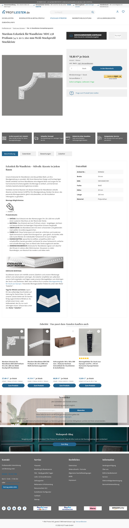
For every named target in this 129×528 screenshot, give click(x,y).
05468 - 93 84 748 (9, 474)
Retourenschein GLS (40, 488)
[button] (113, 77)
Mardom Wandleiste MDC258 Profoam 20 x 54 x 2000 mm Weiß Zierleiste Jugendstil (38, 364)
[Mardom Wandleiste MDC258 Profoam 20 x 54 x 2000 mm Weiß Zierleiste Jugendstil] (39, 342)
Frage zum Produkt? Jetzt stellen (87, 93)
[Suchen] (92, 12)
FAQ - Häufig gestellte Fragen (43, 473)
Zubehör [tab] (61, 154)
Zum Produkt (13, 386)
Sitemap (36, 499)
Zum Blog (64, 444)
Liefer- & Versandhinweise (42, 477)
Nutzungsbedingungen (63, 417)
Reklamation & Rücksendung (43, 484)
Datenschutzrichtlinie (43, 417)
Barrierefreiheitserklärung (110, 484)
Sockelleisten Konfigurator (42, 492)
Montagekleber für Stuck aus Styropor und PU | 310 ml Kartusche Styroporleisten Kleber (90, 365)
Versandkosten (81, 522)
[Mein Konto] (117, 12)
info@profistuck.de (13, 483)
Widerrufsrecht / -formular (77, 469)
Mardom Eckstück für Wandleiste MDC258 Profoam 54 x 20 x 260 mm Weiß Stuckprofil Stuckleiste (13, 365)
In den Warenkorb (107, 68)
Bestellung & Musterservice (43, 469)
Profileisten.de (6, 28)
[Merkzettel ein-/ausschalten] (21, 331)
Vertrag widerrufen (10, 487)
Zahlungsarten (39, 481)
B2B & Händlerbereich (109, 473)
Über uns (105, 469)
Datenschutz (73, 465)
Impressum (72, 480)
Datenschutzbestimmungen (38, 421)
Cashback (37, 496)
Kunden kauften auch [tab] (77, 323)
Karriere (105, 477)
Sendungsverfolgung (109, 465)
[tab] (10, 153)
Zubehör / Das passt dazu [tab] (52, 323)
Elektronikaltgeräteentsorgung (112, 481)
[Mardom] (117, 36)
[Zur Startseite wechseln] (16, 11)
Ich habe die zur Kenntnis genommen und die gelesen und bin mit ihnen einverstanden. (63, 421)
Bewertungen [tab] (45, 154)
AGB (74, 421)
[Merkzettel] (123, 12)
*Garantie (37, 465)
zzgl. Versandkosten (85, 63)
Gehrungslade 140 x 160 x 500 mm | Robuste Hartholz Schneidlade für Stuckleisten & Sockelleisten (64, 365)
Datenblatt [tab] (26, 154)
